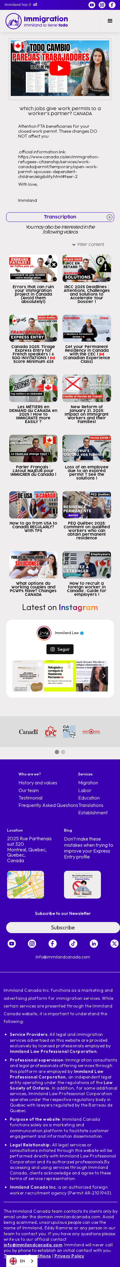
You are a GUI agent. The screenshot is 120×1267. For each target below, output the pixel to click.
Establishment (93, 813)
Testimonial (30, 798)
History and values (37, 783)
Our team (28, 790)
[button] (110, 21)
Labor (84, 790)
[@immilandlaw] (44, 633)
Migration (88, 783)
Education (89, 798)
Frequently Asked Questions (48, 805)
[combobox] (22, 1261)
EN (22, 1260)
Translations (90, 805)
